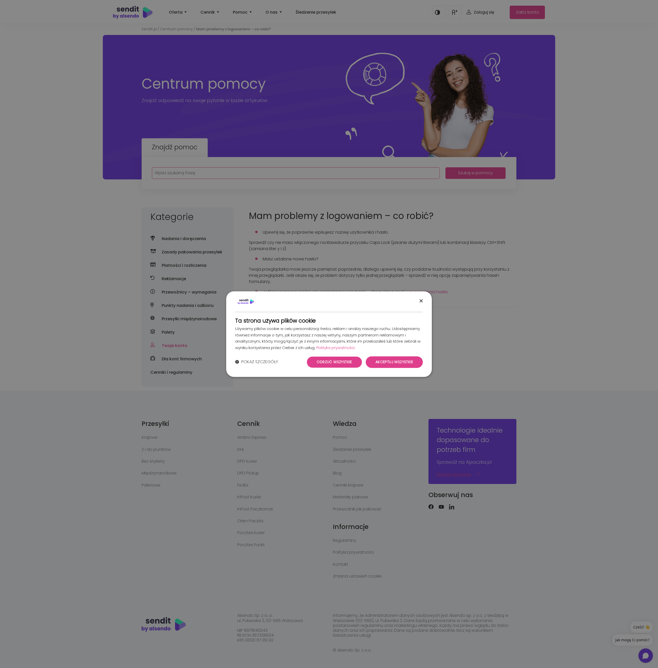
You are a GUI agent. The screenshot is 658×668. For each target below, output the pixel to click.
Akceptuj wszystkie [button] (394, 361)
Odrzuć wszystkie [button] (334, 361)
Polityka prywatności (335, 348)
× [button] (421, 301)
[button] (256, 362)
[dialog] (329, 334)
